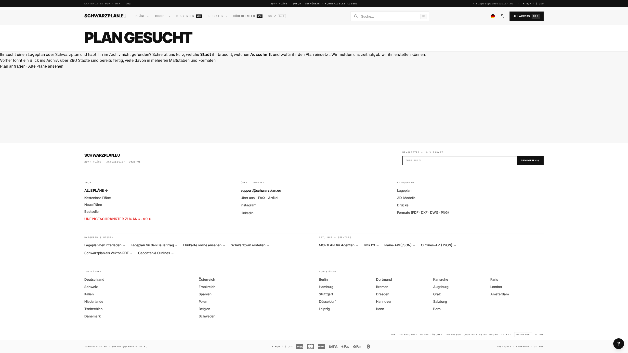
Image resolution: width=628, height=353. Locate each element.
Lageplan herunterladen (104, 245)
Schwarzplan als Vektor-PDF (108, 253)
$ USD (540, 3)
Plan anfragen (13, 66)
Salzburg (440, 301)
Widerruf (523, 334)
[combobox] (389, 16)
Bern (437, 309)
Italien (89, 294)
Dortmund (384, 279)
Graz (437, 294)
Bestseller (92, 211)
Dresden (382, 294)
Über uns (248, 198)
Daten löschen (431, 334)
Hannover (384, 301)
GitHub (539, 346)
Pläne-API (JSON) (399, 245)
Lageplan (404, 190)
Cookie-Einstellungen (481, 334)
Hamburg (326, 287)
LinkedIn (247, 213)
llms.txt (371, 245)
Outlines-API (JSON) (438, 245)
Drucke (402, 205)
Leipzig (324, 309)
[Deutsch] (493, 16)
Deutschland (94, 279)
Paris (494, 279)
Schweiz (91, 287)
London (496, 287)
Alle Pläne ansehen (45, 66)
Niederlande (93, 301)
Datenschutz (408, 334)
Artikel (273, 198)
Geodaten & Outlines (155, 253)
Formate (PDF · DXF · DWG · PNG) (423, 212)
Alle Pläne (96, 190)
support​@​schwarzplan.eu (495, 3)
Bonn (380, 309)
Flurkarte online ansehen (204, 245)
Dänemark (92, 316)
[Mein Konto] (502, 16)
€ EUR (527, 3)
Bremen (382, 287)
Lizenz (506, 334)
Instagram (248, 205)
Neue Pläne (93, 204)
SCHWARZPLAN (105, 15)
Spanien (205, 294)
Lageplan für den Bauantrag (154, 245)
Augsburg (440, 287)
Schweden (207, 316)
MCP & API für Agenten (338, 245)
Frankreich (207, 287)
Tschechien (93, 309)
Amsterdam (499, 294)
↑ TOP (539, 334)
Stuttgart (326, 294)
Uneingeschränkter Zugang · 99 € (117, 219)
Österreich (207, 279)
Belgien (204, 309)
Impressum (453, 334)
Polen (203, 301)
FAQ (261, 198)
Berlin (323, 279)
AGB (393, 334)
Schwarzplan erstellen (250, 245)
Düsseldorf (327, 301)
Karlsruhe (440, 279)
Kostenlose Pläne (97, 198)
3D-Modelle (406, 198)
